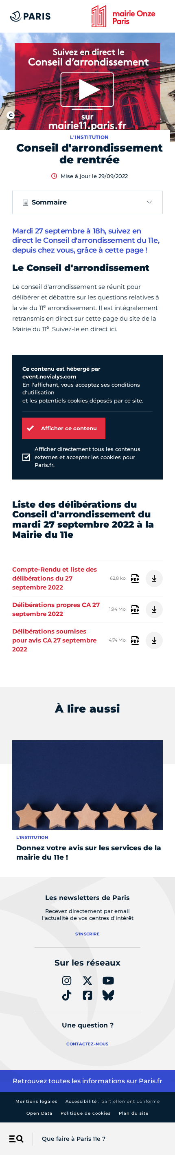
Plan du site (134, 1113)
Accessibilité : (113, 1101)
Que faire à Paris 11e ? (73, 1138)
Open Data (39, 1113)
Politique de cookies (86, 1113)
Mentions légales (36, 1101)
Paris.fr (150, 1081)
